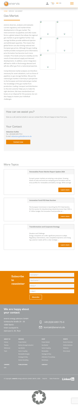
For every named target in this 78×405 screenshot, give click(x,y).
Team (5, 351)
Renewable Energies (24, 354)
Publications (22, 364)
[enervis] (15, 3)
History (6, 342)
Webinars (65, 348)
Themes (6, 345)
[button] (39, 397)
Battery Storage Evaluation (25, 345)
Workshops (45, 360)
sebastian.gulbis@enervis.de (21, 136)
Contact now (18, 142)
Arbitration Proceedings (48, 357)
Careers (6, 364)
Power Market (22, 342)
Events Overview (68, 342)
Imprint (44, 378)
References (7, 348)
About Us (7, 339)
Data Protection (54, 378)
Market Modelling (23, 360)
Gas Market (21, 348)
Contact (45, 364)
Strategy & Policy (23, 357)
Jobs (5, 367)
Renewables (45, 351)
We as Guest (66, 351)
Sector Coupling (22, 351)
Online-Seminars (67, 345)
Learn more (65, 190)
